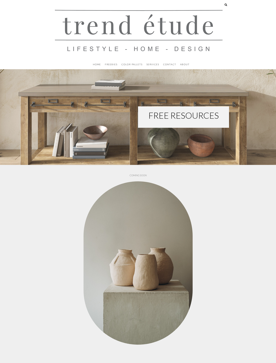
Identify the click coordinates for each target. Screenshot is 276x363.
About (185, 64)
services (152, 64)
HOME (97, 64)
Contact (169, 64)
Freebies (111, 64)
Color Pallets (131, 64)
